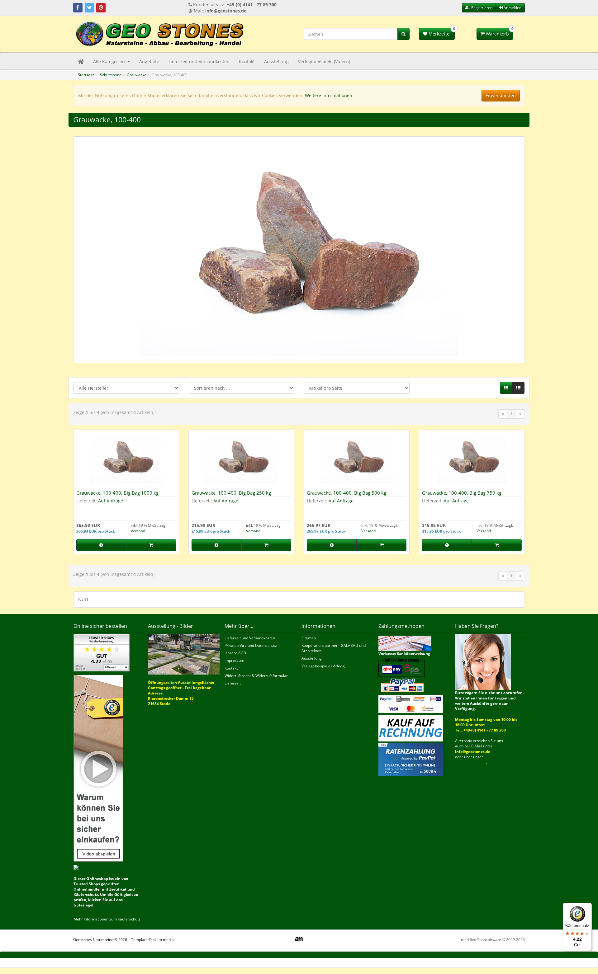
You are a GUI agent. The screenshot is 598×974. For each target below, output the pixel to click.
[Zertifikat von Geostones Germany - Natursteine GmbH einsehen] (102, 652)
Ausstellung (276, 61)
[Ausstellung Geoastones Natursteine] (184, 653)
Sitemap (308, 638)
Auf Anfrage (110, 501)
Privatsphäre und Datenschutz (251, 645)
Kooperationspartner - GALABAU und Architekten (333, 648)
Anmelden (512, 7)
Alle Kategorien (109, 61)
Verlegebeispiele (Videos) (324, 61)
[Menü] (588, 906)
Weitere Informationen (328, 95)
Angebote (149, 61)
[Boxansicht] (518, 388)
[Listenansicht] (506, 388)
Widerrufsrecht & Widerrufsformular (256, 675)
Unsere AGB (235, 653)
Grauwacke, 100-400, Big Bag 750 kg (461, 493)
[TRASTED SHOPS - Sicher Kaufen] (98, 767)
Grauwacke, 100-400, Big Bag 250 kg (231, 493)
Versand (138, 531)
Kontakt (247, 61)
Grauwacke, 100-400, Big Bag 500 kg (346, 493)
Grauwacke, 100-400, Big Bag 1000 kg (117, 493)
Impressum (234, 660)
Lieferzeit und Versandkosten (199, 61)
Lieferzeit (233, 683)
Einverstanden (501, 95)
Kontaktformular (470, 762)
